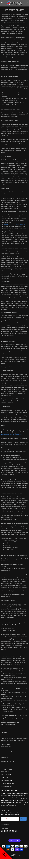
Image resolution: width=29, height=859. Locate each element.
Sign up (23, 818)
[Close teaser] (13, 857)
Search (14, 854)
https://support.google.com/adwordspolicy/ (11, 434)
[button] (6, 853)
